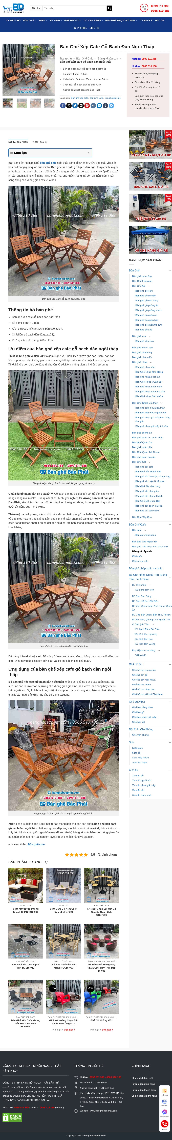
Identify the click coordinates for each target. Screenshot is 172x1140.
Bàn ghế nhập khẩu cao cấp (145, 568)
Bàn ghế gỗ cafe (113, 98)
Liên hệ (94, 28)
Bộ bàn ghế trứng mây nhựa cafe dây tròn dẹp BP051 (102, 967)
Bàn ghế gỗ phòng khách (148, 310)
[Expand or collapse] (88, 152)
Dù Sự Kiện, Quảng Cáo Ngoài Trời (151, 619)
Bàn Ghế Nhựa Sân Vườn (149, 396)
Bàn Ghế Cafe (84, 58)
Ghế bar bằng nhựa (142, 707)
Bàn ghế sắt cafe (144, 466)
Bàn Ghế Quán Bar (142, 442)
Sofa (42, 20)
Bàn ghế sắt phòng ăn (147, 491)
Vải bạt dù (140, 655)
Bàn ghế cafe (36, 844)
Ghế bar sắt (138, 722)
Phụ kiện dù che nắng (143, 650)
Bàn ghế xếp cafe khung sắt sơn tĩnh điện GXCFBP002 (25, 1023)
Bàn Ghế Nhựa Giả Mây (145, 403)
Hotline (165, 1123)
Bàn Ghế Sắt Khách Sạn (148, 471)
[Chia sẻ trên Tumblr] (105, 106)
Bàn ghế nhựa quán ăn (147, 376)
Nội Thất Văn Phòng (141, 729)
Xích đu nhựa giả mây (144, 785)
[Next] (50, 70)
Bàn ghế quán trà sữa (143, 457)
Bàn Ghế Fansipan (142, 281)
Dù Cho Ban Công (142, 596)
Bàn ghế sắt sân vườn (147, 510)
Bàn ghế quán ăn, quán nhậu (147, 437)
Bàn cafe (137, 530)
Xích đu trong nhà (141, 795)
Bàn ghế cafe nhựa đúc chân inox (150, 546)
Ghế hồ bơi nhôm (141, 684)
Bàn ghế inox (139, 336)
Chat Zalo (164, 1106)
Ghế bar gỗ (138, 712)
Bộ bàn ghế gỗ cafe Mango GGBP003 (64, 966)
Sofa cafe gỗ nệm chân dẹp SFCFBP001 (63, 910)
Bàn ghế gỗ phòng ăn (146, 305)
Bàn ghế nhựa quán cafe (148, 386)
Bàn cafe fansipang (145, 535)
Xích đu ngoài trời (141, 780)
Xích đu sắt (138, 790)
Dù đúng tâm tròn (144, 589)
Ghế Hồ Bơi (71, 20)
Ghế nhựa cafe (140, 561)
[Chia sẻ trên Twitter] (75, 106)
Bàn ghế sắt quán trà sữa (148, 505)
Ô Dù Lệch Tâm (140, 624)
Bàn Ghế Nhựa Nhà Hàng (149, 372)
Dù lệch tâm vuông (145, 643)
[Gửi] (109, 8)
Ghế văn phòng (140, 734)
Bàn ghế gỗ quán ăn (146, 315)
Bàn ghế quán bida (142, 447)
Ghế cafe (137, 556)
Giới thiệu (80, 28)
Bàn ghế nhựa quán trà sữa (150, 391)
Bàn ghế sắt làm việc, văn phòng (152, 476)
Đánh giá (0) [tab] (40, 142)
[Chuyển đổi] (170, 271)
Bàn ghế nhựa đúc (145, 367)
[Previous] (8, 70)
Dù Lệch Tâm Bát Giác (147, 629)
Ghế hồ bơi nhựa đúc (143, 689)
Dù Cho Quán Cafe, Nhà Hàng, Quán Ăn (152, 608)
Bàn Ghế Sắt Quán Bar (147, 501)
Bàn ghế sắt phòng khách (149, 496)
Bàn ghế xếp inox (144, 341)
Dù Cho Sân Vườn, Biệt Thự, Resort (151, 614)
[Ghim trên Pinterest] (87, 106)
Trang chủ (13, 20)
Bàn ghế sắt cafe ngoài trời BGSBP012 (25, 966)
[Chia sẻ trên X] (69, 106)
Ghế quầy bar (137, 701)
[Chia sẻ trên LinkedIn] (99, 106)
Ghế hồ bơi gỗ (139, 674)
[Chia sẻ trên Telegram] (111, 106)
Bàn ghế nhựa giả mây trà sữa (151, 426)
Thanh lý (146, 20)
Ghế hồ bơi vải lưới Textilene (147, 694)
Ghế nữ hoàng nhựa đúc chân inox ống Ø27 (63, 1022)
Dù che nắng (92, 20)
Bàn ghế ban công (142, 276)
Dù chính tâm (139, 584)
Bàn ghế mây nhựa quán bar (150, 412)
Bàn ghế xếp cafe (108, 58)
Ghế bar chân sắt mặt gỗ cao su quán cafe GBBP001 (101, 911)
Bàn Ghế (28, 20)
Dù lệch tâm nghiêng (146, 634)
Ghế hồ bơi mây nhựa (144, 679)
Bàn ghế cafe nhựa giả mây (150, 407)
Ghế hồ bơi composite (144, 670)
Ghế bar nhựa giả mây (144, 717)
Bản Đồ (165, 1095)
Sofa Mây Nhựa (140, 757)
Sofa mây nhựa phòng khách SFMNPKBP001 (26, 910)
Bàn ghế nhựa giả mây (120, 20)
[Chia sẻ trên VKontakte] (93, 106)
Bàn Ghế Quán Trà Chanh (146, 452)
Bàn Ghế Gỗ (138, 286)
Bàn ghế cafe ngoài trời (144, 541)
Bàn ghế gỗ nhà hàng (146, 300)
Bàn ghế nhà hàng (142, 352)
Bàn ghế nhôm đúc (142, 357)
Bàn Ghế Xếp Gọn (142, 517)
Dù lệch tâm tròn (144, 639)
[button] (7, 91)
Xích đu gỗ (138, 775)
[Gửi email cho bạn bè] (81, 106)
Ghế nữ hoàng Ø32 (102, 1020)
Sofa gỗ (136, 752)
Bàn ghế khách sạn (142, 347)
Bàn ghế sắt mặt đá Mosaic (149, 481)
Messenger (164, 1116)
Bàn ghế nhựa (139, 362)
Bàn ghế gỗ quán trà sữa (148, 324)
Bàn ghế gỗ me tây (145, 295)
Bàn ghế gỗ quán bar (146, 320)
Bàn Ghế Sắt (139, 461)
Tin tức (160, 20)
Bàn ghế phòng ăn (142, 432)
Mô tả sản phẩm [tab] (18, 142)
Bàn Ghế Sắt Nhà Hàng (147, 486)
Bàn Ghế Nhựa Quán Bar (148, 381)
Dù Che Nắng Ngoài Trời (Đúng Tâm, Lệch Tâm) (148, 577)
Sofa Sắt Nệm (139, 762)
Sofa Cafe (137, 748)
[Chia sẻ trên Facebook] (63, 106)
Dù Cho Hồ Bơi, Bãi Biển (145, 601)
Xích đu (55, 20)
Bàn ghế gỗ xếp (143, 329)
